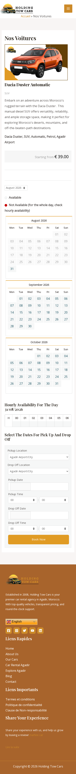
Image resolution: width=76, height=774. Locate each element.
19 (56, 312)
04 (48, 299)
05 (56, 299)
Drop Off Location (19, 465)
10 (39, 305)
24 (39, 319)
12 (56, 305)
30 (30, 326)
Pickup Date (15, 480)
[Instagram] (16, 630)
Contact (11, 682)
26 (56, 319)
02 (30, 299)
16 (30, 312)
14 (12, 312)
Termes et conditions (20, 699)
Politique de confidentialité (24, 705)
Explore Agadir (16, 671)
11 (48, 305)
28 (12, 326)
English (16, 621)
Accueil (25, 16)
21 (12, 319)
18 (48, 312)
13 (66, 305)
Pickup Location (17, 450)
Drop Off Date (17, 508)
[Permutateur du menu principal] (68, 8)
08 (21, 305)
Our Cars (12, 659)
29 (21, 326)
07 (12, 305)
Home (10, 648)
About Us (12, 654)
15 (21, 312)
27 (66, 319)
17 (39, 312)
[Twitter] (24, 630)
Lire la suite (12, 747)
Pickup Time (15, 494)
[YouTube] (32, 630)
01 (21, 299)
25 (48, 319)
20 (66, 312)
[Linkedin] (40, 630)
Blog (9, 676)
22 (21, 319)
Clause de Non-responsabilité (26, 710)
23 (30, 319)
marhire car (36, 735)
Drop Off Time (17, 523)
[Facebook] (9, 630)
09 (30, 305)
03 (39, 299)
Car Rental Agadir (18, 665)
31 (12, 269)
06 (66, 299)
